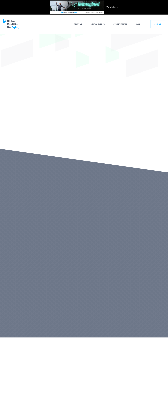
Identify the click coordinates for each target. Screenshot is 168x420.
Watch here (112, 7)
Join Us (157, 24)
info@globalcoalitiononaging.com (38, 418)
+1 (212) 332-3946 (31, 415)
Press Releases (19, 330)
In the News (57, 330)
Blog (138, 24)
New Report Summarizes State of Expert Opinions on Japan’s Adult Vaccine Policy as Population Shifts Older (113, 233)
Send (152, 414)
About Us (78, 24)
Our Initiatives (120, 24)
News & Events (98, 24)
